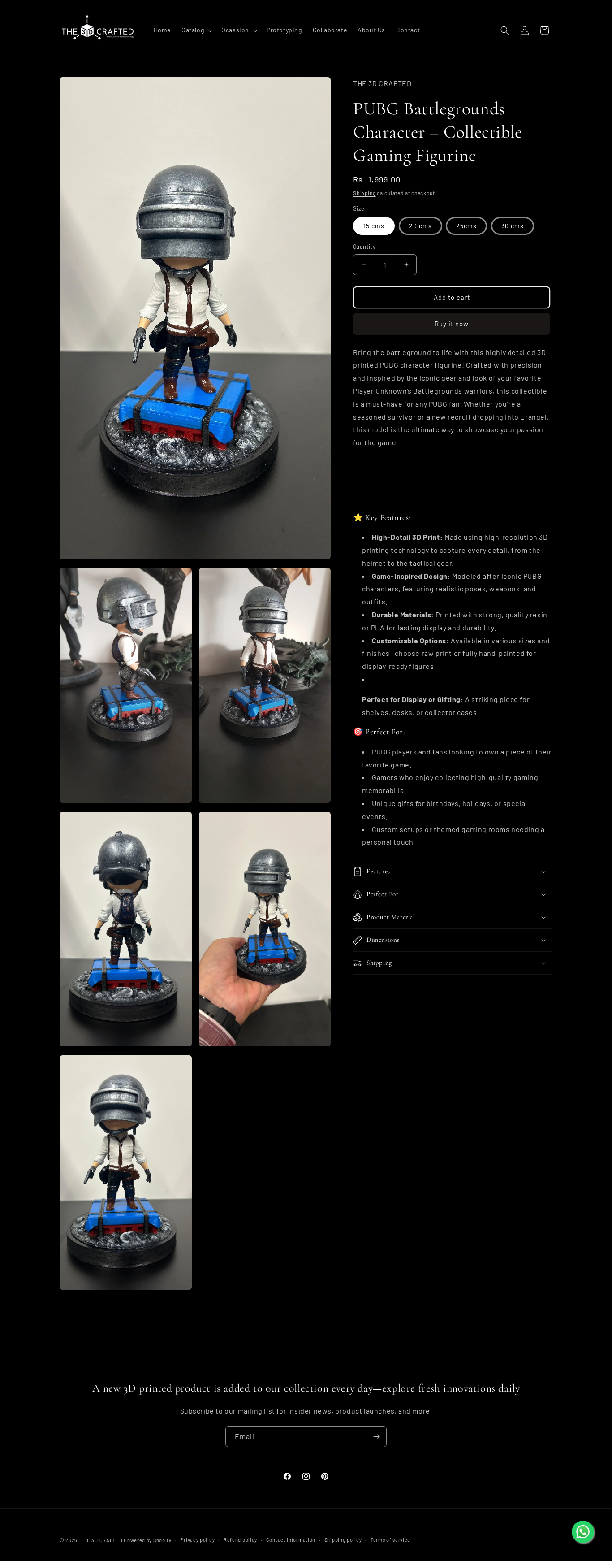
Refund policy (240, 1540)
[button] (196, 30)
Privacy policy (197, 1540)
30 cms (512, 226)
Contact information (290, 1540)
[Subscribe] (376, 1436)
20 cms (420, 226)
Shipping (364, 193)
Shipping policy (343, 1540)
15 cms (373, 226)
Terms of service (390, 1540)
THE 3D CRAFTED (102, 1540)
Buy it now (452, 324)
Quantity (364, 246)
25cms (466, 226)
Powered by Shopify (148, 1540)
